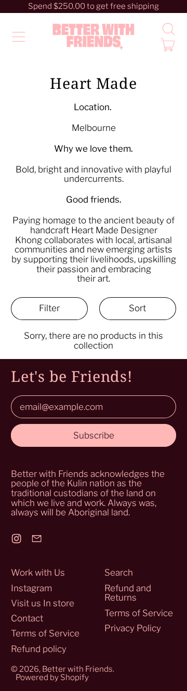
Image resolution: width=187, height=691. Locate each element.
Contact (27, 618)
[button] (168, 29)
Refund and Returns (127, 593)
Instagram (31, 588)
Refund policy (38, 649)
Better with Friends (77, 669)
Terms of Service (45, 633)
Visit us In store (42, 603)
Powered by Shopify (52, 677)
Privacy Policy (132, 628)
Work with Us (38, 572)
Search (118, 572)
